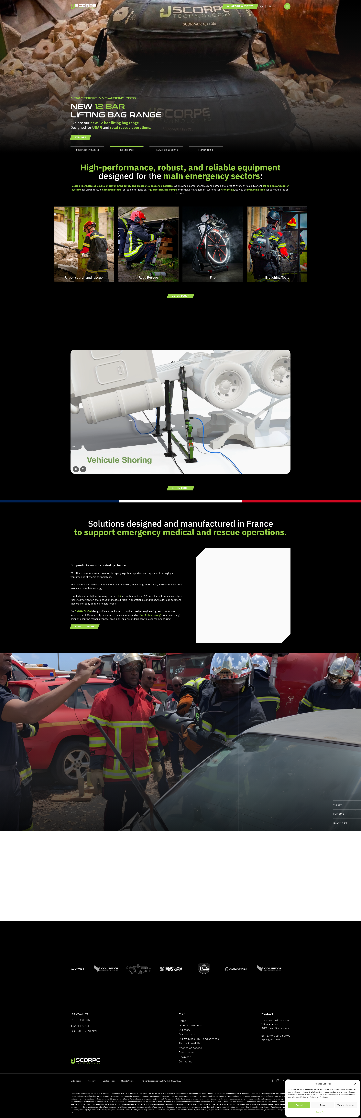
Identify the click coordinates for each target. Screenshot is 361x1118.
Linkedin (283, 1081)
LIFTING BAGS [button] (127, 149)
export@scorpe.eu (271, 1039)
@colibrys (92, 1080)
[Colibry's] (104, 968)
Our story (184, 1029)
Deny (322, 1104)
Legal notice (76, 1080)
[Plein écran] (83, 469)
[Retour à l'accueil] (83, 6)
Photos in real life (189, 1043)
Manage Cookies (128, 1080)
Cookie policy (109, 1080)
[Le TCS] (202, 968)
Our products (187, 1034)
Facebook (272, 1081)
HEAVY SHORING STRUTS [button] (166, 149)
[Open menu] (287, 6)
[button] (355, 1083)
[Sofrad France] (170, 968)
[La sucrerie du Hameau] (137, 968)
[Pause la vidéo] (76, 469)
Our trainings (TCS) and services (199, 1039)
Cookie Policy (321, 1112)
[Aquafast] (72, 968)
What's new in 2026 (240, 6)
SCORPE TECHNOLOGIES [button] (87, 149)
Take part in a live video (206, 898)
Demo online (186, 1052)
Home (182, 1020)
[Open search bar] (261, 6)
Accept (299, 1104)
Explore (80, 137)
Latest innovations (190, 1025)
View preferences (345, 1104)
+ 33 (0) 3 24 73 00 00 (277, 1035)
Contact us (185, 1061)
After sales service (190, 1048)
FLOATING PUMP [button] (205, 149)
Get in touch (180, 295)
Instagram (278, 1081)
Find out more (84, 626)
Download (185, 1057)
